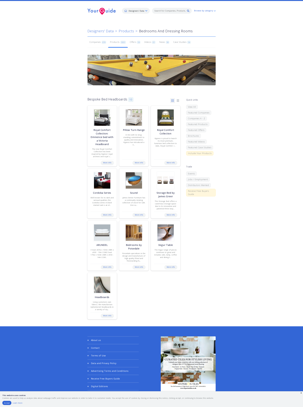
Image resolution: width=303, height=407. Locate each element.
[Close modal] (197, 180)
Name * (107, 197)
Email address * (111, 209)
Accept (7, 403)
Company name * (161, 197)
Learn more (17, 403)
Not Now (128, 221)
